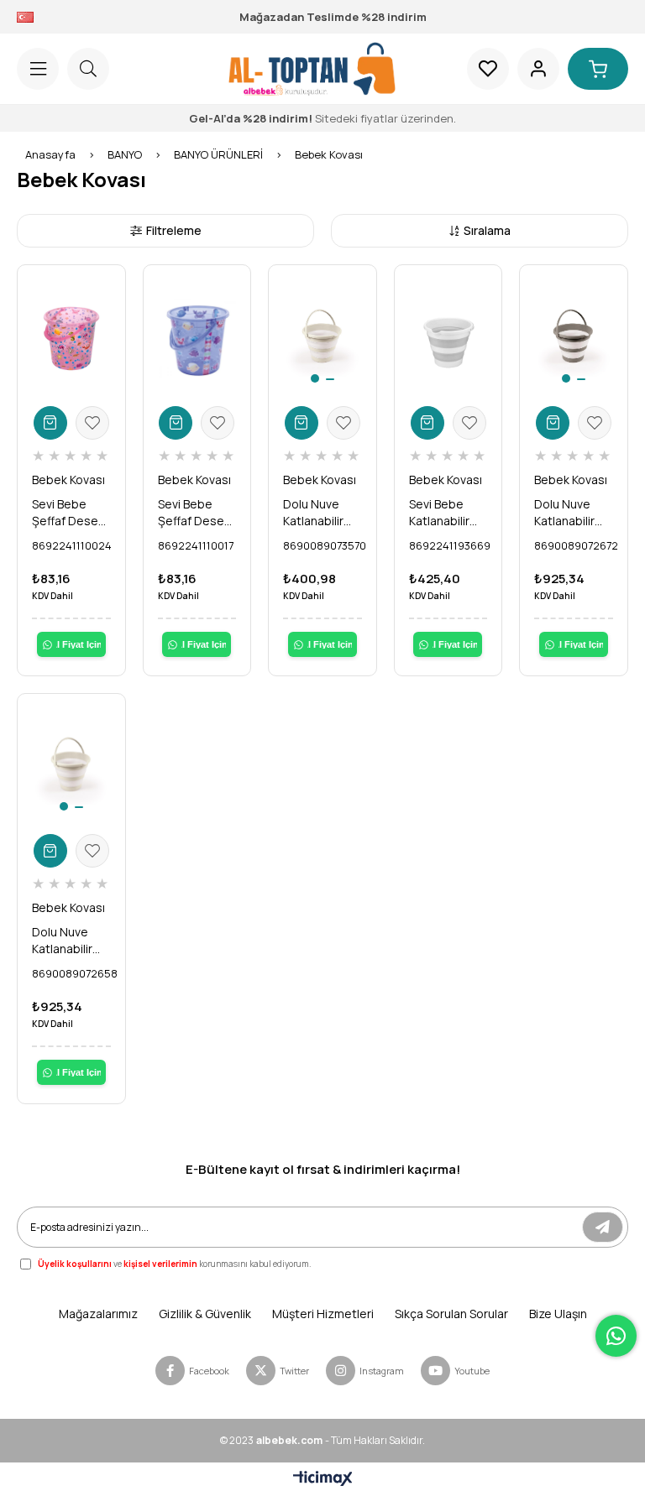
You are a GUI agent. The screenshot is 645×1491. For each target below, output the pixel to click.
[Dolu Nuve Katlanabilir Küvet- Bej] (71, 767)
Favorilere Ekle (92, 423)
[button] (315, 378)
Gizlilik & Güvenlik (205, 1314)
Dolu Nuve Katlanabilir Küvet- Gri (564, 512)
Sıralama (487, 230)
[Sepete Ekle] (50, 423)
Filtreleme (174, 230)
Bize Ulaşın (558, 1314)
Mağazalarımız (98, 1314)
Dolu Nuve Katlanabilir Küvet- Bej (62, 940)
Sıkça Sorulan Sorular (451, 1314)
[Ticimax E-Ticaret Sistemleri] (323, 1479)
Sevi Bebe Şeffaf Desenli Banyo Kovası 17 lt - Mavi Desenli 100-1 (197, 512)
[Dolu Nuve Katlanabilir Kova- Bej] (322, 338)
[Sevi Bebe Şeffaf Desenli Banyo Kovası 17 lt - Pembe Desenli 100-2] (71, 338)
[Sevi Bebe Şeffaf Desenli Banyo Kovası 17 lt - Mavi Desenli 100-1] (197, 338)
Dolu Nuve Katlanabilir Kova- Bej (313, 512)
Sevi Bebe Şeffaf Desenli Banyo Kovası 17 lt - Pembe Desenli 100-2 (71, 512)
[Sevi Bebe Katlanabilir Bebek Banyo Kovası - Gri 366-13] (448, 338)
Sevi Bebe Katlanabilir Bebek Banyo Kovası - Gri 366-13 (444, 512)
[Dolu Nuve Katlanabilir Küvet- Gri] (573, 338)
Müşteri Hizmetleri (323, 1314)
